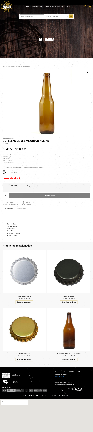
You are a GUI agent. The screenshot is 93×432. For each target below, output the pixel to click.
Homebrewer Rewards (37, 6)
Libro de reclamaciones (16, 375)
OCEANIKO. (65, 396)
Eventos (47, 6)
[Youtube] (75, 389)
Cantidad (14, 185)
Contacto (67, 6)
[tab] (9, 209)
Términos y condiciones (35, 382)
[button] (87, 72)
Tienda (27, 6)
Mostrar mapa (59, 376)
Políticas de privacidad (34, 379)
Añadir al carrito (50, 196)
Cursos (52, 6)
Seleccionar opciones (24, 302)
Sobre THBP (60, 6)
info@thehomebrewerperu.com (64, 384)
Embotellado (10, 138)
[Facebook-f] (69, 389)
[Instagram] (72, 389)
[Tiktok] (78, 389)
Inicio (4, 66)
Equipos (8, 66)
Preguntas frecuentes (15, 382)
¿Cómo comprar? (33, 376)
